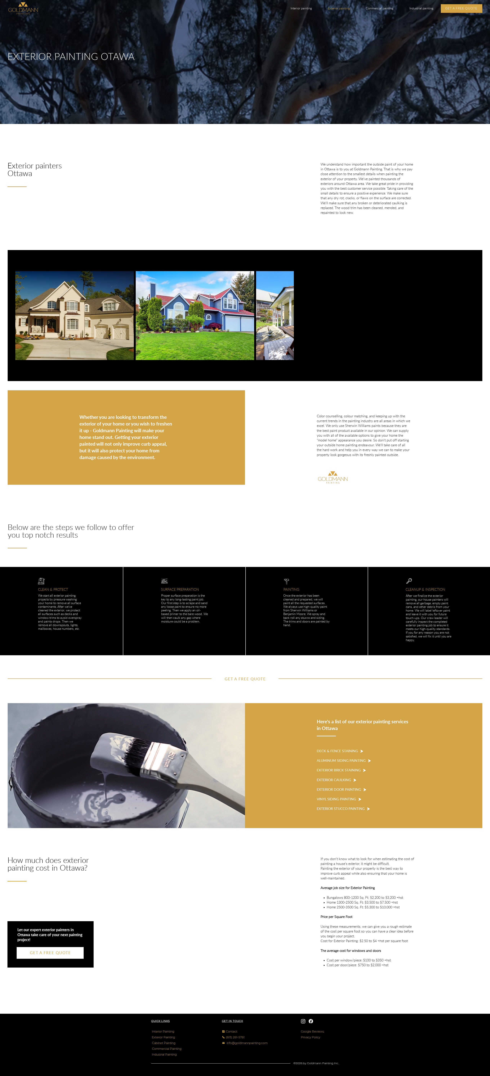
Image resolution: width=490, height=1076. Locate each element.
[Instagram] (303, 1021)
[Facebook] (311, 1021)
